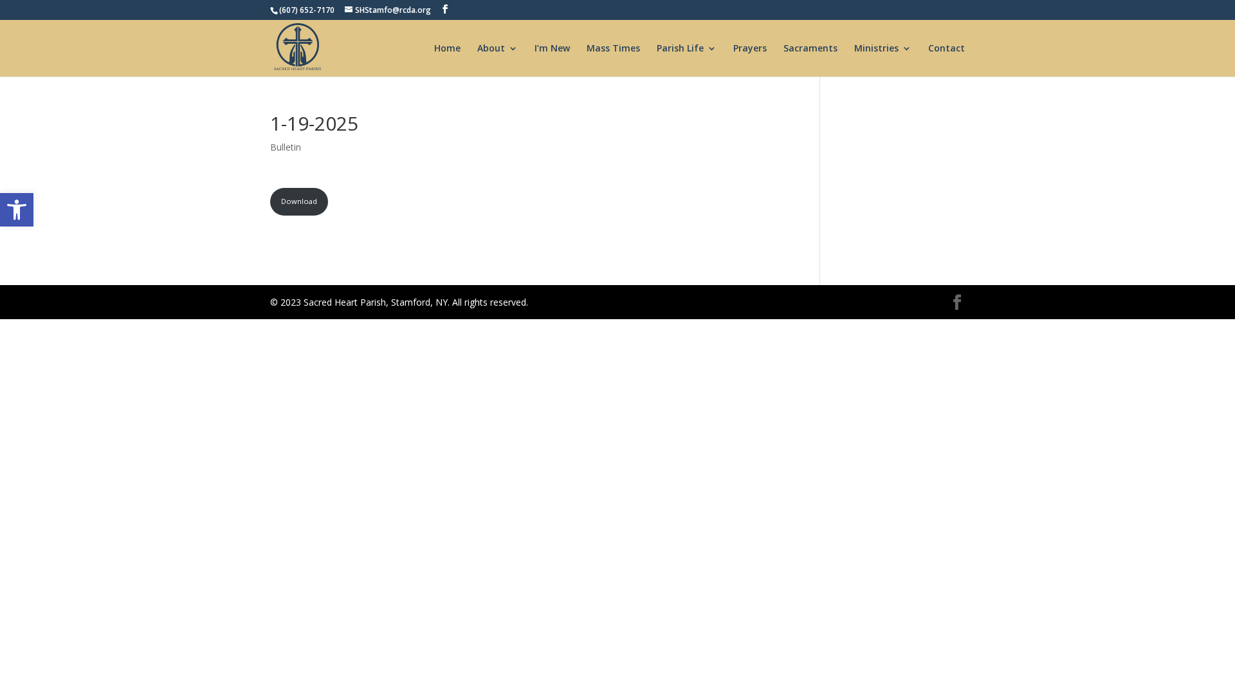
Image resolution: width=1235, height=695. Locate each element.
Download (299, 201)
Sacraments (810, 49)
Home (447, 49)
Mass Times (613, 49)
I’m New (552, 49)
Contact (946, 49)
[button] (16, 210)
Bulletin (285, 147)
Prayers (750, 49)
